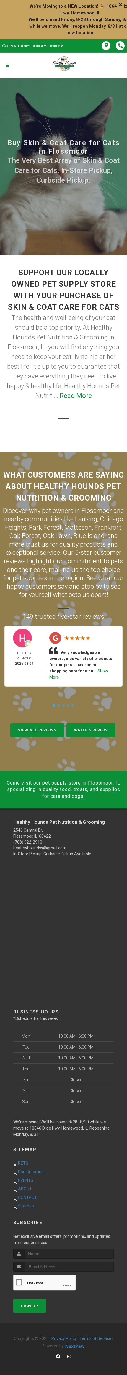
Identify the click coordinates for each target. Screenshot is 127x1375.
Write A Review (91, 730)
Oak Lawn (57, 535)
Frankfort (108, 527)
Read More (76, 395)
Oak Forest (24, 535)
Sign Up (29, 1306)
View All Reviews (37, 730)
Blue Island (89, 535)
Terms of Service (95, 1338)
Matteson (78, 527)
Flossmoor (97, 510)
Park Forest (45, 527)
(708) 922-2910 (27, 842)
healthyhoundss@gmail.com (39, 848)
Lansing (86, 519)
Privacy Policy (64, 1338)
